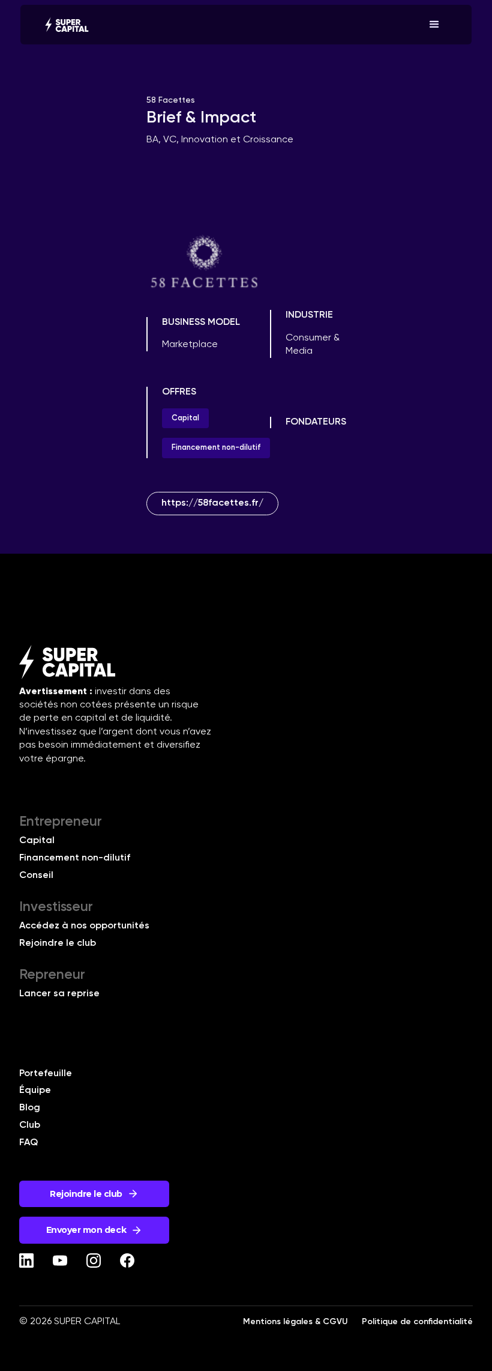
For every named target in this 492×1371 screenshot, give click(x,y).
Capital (37, 841)
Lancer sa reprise (59, 994)
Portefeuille (45, 1074)
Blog (29, 1108)
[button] (434, 25)
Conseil (36, 875)
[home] (76, 24)
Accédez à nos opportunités (84, 926)
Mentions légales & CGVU (295, 1322)
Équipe (35, 1090)
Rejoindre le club (57, 943)
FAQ (28, 1143)
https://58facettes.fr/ (212, 503)
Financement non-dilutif (74, 858)
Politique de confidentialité (417, 1322)
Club (29, 1125)
